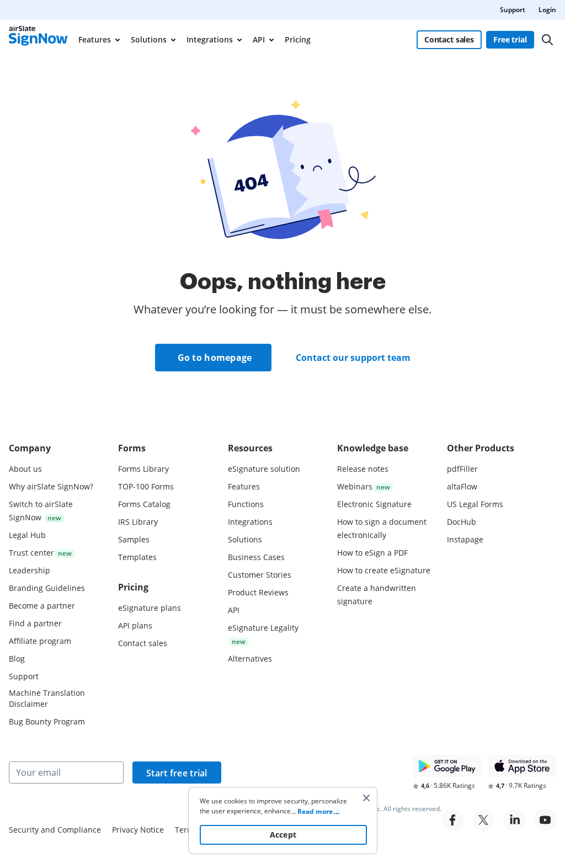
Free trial (510, 39)
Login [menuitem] (547, 9)
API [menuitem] (259, 39)
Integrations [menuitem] (209, 39)
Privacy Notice (138, 829)
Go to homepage (215, 357)
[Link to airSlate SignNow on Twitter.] (483, 820)
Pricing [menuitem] (298, 39)
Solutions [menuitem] (149, 39)
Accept (283, 834)
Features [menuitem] (94, 39)
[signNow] (38, 39)
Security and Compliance (55, 829)
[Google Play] (447, 766)
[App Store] (522, 766)
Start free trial (176, 773)
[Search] (547, 40)
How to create (383, 570)
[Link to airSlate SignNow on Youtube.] (545, 820)
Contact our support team (353, 357)
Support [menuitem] (512, 9)
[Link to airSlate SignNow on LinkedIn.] (514, 820)
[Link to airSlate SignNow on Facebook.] (452, 820)
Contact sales (449, 39)
